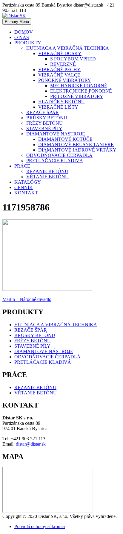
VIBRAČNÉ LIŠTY (58, 107)
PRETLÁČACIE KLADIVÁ (54, 160)
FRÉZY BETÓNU (44, 123)
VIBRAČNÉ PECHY (59, 69)
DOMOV (23, 32)
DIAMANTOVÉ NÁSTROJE (55, 133)
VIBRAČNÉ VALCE (59, 74)
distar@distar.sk (31, 443)
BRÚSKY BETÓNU (46, 117)
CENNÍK (23, 187)
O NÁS (21, 37)
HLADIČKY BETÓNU (61, 101)
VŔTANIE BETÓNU (47, 176)
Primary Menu (17, 21)
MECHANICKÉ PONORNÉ (78, 85)
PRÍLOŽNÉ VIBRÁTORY (76, 96)
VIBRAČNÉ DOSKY (60, 53)
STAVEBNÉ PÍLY (44, 128)
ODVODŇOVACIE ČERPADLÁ (59, 155)
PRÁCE (22, 165)
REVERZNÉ (63, 64)
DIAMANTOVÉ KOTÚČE (65, 139)
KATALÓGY (27, 182)
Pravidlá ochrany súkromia (39, 526)
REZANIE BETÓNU (47, 171)
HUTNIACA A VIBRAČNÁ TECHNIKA (67, 48)
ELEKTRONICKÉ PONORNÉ (81, 90)
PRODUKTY (27, 42)
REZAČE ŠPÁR (42, 112)
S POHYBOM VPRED (73, 58)
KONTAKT (26, 192)
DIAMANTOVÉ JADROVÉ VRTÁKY (77, 149)
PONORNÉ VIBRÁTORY (64, 80)
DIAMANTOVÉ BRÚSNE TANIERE (76, 144)
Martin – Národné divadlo (26, 299)
